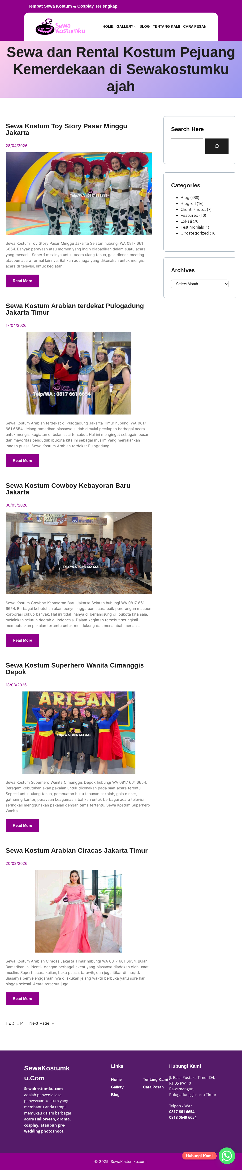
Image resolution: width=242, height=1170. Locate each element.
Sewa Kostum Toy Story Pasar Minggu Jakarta (66, 129)
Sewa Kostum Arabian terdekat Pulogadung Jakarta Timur (75, 309)
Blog (185, 197)
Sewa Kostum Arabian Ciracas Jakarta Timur (77, 850)
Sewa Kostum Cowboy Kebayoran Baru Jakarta (68, 489)
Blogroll (188, 203)
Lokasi (186, 221)
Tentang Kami (155, 1080)
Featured (190, 215)
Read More (22, 281)
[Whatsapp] (227, 1155)
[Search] (217, 146)
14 (22, 1023)
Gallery (117, 1087)
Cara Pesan (153, 1087)
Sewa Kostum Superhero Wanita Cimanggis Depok (75, 668)
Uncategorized (195, 233)
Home (116, 1080)
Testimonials (192, 227)
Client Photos (193, 209)
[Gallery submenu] (135, 27)
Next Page (41, 1023)
